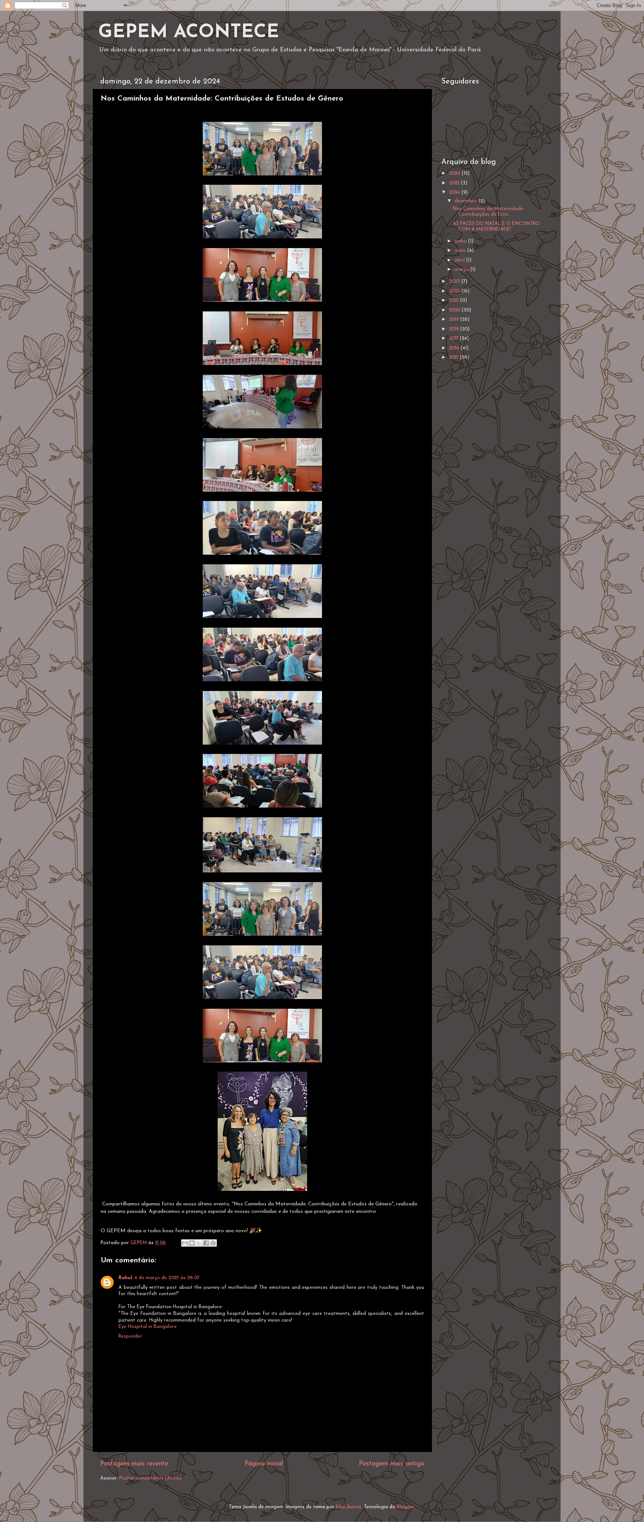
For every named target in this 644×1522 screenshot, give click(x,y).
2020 (455, 310)
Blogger (405, 1507)
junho (461, 241)
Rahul (125, 1278)
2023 (455, 281)
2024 (455, 192)
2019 (454, 319)
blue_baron (348, 1507)
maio (461, 250)
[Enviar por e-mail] (185, 1243)
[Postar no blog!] (192, 1243)
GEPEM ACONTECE (188, 32)
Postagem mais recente (134, 1464)
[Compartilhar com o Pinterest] (213, 1243)
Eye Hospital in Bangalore (148, 1327)
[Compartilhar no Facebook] (206, 1243)
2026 (455, 173)
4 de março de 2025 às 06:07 (167, 1278)
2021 (454, 300)
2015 (454, 357)
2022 (455, 291)
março (462, 269)
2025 (455, 183)
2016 (455, 348)
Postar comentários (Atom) (150, 1478)
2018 (454, 329)
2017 (454, 338)
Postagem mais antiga (391, 1464)
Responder (130, 1336)
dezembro (467, 201)
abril (460, 260)
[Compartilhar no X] (199, 1243)
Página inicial (263, 1464)
